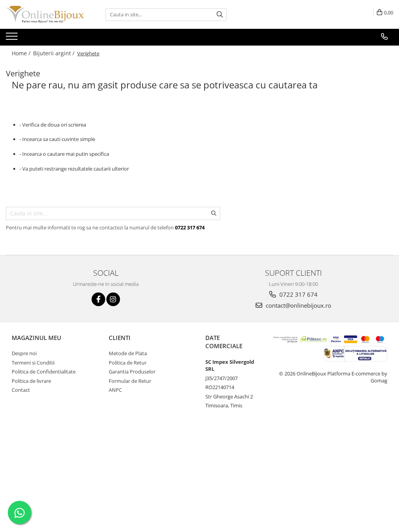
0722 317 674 (298, 294)
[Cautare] (220, 14)
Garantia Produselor (132, 371)
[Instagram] (113, 299)
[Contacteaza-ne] (384, 36)
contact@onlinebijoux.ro (297, 305)
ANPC (115, 389)
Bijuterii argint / (54, 53)
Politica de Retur (128, 362)
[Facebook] (98, 299)
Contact (21, 389)
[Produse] (12, 38)
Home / (22, 53)
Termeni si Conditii (33, 362)
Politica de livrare (31, 380)
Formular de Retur (130, 380)
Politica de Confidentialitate (44, 371)
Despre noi (24, 353)
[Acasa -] (45, 14)
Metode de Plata (128, 353)
